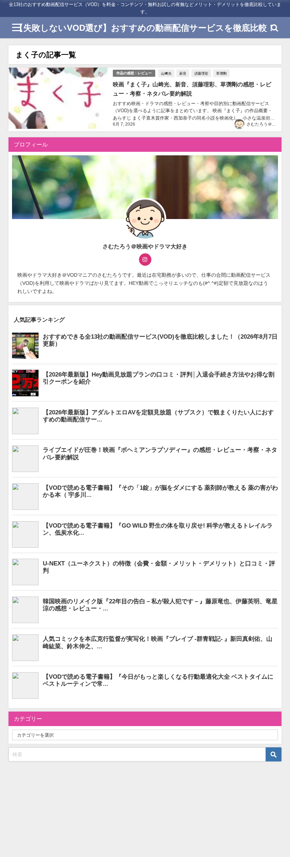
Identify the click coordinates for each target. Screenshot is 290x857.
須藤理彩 (201, 73)
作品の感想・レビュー (134, 73)
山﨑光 (166, 73)
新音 (182, 73)
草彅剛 (221, 73)
